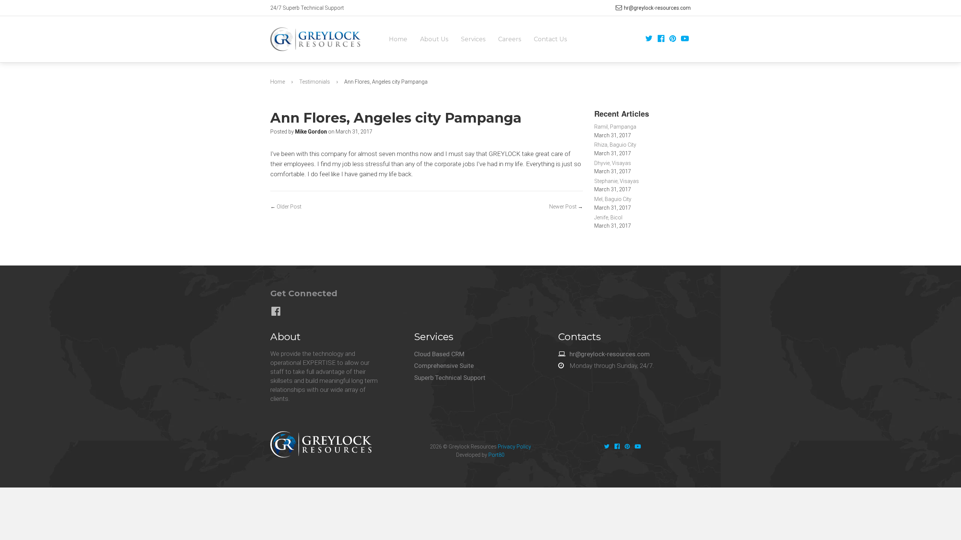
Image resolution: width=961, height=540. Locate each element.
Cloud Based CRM (439, 354)
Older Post (289, 207)
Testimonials (314, 82)
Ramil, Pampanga (615, 127)
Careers (509, 39)
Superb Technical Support (449, 377)
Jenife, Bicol (608, 217)
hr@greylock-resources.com (657, 8)
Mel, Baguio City (612, 199)
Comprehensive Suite (444, 365)
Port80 (496, 455)
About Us (434, 39)
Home (398, 39)
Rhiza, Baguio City (615, 145)
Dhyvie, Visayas (612, 163)
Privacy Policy (514, 447)
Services (473, 39)
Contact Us (550, 39)
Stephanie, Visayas (616, 181)
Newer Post (563, 207)
